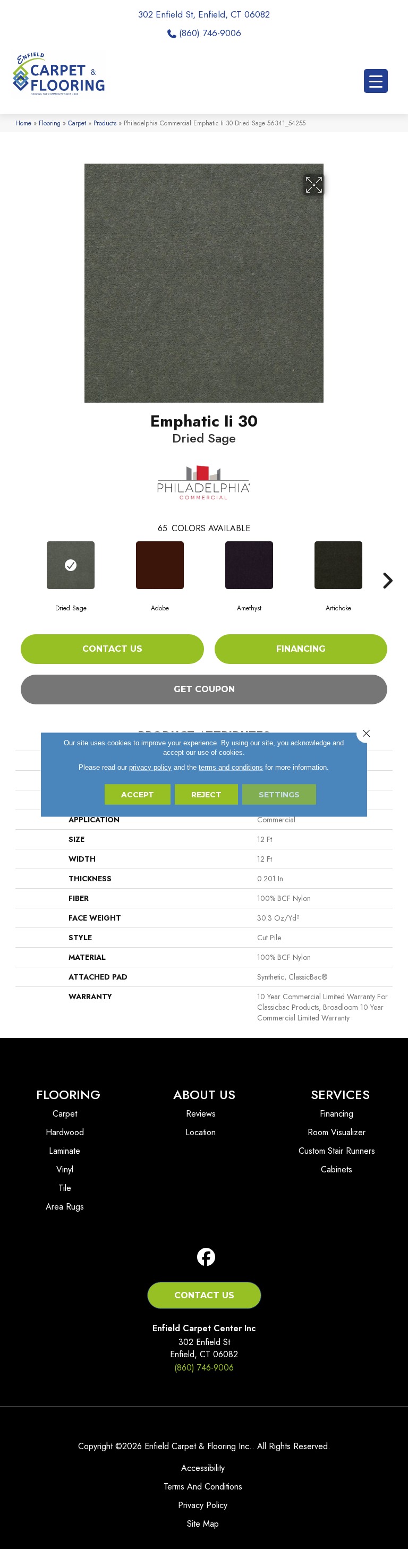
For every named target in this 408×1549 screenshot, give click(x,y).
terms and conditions (231, 767)
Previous (21, 564)
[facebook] (206, 1258)
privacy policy (150, 767)
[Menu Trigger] (376, 81)
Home (23, 122)
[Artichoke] (338, 565)
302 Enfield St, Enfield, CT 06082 (204, 14)
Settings (279, 794)
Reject (206, 794)
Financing (301, 649)
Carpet (77, 122)
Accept (137, 794)
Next (387, 564)
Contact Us (112, 649)
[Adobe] (160, 565)
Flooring (50, 122)
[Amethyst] (249, 565)
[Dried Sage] (70, 565)
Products (105, 122)
